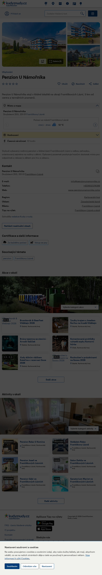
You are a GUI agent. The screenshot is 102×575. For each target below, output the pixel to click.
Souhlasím (12, 566)
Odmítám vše (29, 566)
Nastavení (47, 566)
